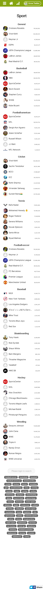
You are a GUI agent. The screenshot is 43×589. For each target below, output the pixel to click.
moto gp (22, 526)
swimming (9, 495)
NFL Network (24, 150)
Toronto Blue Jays (24, 321)
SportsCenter (24, 83)
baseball (34, 477)
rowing (26, 537)
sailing (10, 519)
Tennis (21, 200)
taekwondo (12, 533)
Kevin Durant (24, 89)
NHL (24, 387)
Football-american (21, 112)
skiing (9, 498)
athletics (8, 505)
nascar (10, 502)
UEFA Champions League (24, 50)
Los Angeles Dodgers (24, 304)
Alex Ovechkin (24, 392)
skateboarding (29, 481)
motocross (25, 505)
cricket (7, 484)
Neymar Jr (24, 39)
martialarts (10, 512)
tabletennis (17, 537)
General (21, 24)
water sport (10, 523)
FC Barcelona (24, 271)
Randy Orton (24, 448)
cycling (24, 491)
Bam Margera (24, 354)
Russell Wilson (24, 139)
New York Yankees (24, 299)
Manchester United (24, 282)
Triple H (24, 442)
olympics (20, 495)
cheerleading (31, 495)
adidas (19, 516)
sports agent (30, 509)
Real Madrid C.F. (24, 61)
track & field (18, 498)
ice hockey (11, 526)
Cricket (21, 156)
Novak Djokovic (24, 227)
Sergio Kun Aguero (24, 127)
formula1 (19, 502)
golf (6, 488)
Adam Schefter (24, 133)
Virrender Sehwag (24, 188)
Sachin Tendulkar (24, 166)
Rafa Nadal (24, 205)
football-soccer (10, 477)
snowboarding (16, 488)
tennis (24, 484)
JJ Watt (24, 144)
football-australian (26, 530)
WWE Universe (24, 459)
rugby (17, 491)
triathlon (27, 512)
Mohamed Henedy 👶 (24, 210)
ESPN (24, 45)
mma (26, 488)
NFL (24, 122)
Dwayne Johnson (24, 426)
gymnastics (9, 516)
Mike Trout (24, 315)
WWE (24, 437)
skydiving (31, 526)
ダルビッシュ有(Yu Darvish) (24, 310)
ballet (16, 505)
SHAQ (24, 100)
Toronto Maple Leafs (24, 404)
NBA (24, 78)
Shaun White (24, 348)
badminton (22, 523)
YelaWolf (24, 365)
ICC (24, 177)
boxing (8, 491)
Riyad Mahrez (24, 238)
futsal (19, 512)
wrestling (33, 484)
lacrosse (32, 523)
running (34, 488)
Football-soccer (21, 245)
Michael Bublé (24, 409)
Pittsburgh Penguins (24, 415)
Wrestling (21, 421)
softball (35, 505)
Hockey (21, 377)
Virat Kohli (24, 34)
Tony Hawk (24, 337)
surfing (33, 491)
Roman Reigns (24, 453)
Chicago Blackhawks (24, 398)
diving (18, 519)
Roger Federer (24, 216)
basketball (23, 477)
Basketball (21, 68)
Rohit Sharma (24, 183)
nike (35, 512)
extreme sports (31, 516)
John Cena (24, 431)
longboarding (29, 519)
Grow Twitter (34, 3)
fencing (22, 533)
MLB (24, 293)
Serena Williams (24, 221)
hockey (16, 484)
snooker (31, 533)
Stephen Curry (24, 94)
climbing (13, 530)
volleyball (19, 509)
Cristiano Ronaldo (24, 28)
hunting (10, 509)
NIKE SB (24, 370)
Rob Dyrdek (24, 343)
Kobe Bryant (24, 105)
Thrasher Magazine (24, 359)
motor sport (30, 502)
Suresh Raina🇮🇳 (24, 194)
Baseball (21, 289)
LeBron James (24, 56)
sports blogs (30, 498)
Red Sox (24, 326)
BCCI (24, 172)
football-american (14, 481)
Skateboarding (21, 333)
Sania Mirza (24, 232)
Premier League (24, 277)
